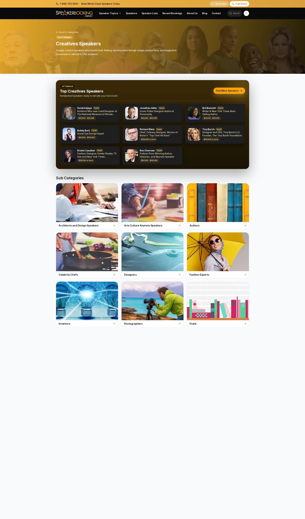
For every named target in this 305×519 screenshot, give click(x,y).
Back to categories (68, 32)
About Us (192, 13)
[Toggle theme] (246, 13)
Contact (216, 13)
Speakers (131, 13)
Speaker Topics (108, 13)
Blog (204, 13)
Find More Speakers (227, 90)
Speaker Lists (150, 13)
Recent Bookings (172, 13)
